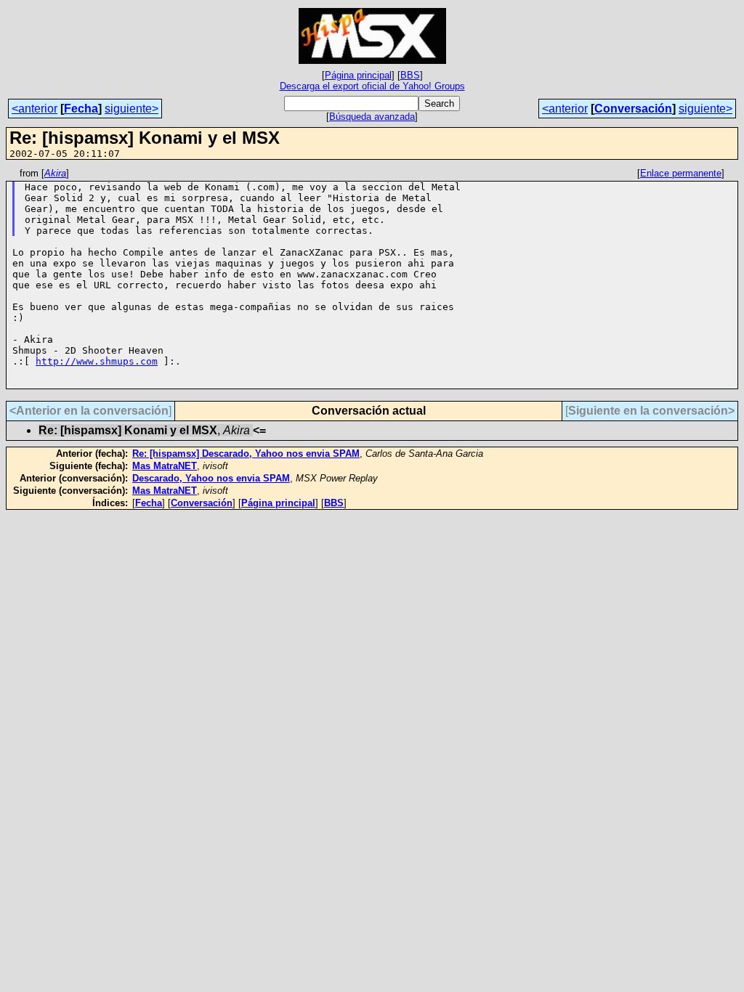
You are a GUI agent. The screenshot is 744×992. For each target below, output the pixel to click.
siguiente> (131, 108)
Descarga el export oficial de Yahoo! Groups (372, 86)
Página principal (358, 75)
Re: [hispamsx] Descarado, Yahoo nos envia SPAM (246, 453)
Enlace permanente (680, 173)
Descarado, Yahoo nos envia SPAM (211, 478)
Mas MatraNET (164, 465)
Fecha (81, 108)
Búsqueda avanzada (372, 116)
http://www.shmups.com (97, 361)
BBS (410, 75)
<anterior (34, 108)
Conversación (633, 108)
